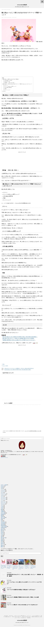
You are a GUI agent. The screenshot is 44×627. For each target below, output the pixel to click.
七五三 (2, 507)
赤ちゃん (4, 365)
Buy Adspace (6, 615)
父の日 (2, 534)
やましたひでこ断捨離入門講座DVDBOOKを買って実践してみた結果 (23, 597)
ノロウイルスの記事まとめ (36, 615)
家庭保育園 (3, 525)
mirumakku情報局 (22, 4)
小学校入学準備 (4, 526)
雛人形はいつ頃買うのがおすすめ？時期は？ (11, 79)
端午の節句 (3, 537)
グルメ (2, 492)
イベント (2, 489)
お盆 (2, 488)
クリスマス (3, 490)
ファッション (3, 499)
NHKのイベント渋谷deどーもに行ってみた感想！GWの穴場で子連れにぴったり (21, 567)
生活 (2, 535)
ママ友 (2, 506)
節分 (2, 538)
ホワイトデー (3, 501)
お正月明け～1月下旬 (8, 80)
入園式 (2, 510)
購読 (2, 556)
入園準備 (2, 511)
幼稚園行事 (3, 527)
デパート (6, 85)
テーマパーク (3, 493)
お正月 (2, 487)
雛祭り (4, 364)
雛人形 (7, 365)
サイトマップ (29, 615)
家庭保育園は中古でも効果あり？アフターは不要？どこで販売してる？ (27, 567)
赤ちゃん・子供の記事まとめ (22, 617)
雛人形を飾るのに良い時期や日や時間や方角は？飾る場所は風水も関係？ (18, 369)
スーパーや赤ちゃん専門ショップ (10, 86)
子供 (2, 520)
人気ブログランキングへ (4, 457)
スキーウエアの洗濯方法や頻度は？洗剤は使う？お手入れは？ (21, 589)
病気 (2, 536)
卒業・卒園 (3, 517)
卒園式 (2, 516)
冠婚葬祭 (2, 514)
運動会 (2, 545)
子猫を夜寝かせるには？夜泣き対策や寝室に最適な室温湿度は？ (32, 567)
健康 (2, 509)
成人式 (2, 528)
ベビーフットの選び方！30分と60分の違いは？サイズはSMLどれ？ (22, 604)
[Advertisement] (22, 69)
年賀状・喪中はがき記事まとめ (16, 616)
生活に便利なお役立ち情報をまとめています (22, 622)
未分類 (2, 532)
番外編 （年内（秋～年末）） (10, 82)
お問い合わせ (11, 615)
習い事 (2, 542)
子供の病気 (3, 523)
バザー (2, 496)
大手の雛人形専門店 (8, 87)
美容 (2, 541)
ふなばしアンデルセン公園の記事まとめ (20, 615)
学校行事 (2, 524)
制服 (2, 515)
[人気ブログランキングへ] (3, 456)
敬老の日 (2, 529)
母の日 (2, 533)
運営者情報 (28, 617)
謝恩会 (2, 543)
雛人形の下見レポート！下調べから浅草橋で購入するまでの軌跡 (18, 338)
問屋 (5, 88)
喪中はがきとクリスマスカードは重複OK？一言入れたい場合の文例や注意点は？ (19, 368)
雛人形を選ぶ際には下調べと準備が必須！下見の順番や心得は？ (3, 567)
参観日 (2, 518)
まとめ (4, 91)
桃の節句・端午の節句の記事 (26, 616)
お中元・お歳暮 (4, 484)
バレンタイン (3, 497)
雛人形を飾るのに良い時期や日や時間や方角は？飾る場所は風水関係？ (20, 336)
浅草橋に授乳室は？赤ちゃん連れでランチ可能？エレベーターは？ (19, 340)
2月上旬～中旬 (7, 81)
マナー (2, 505)
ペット (2, 500)
